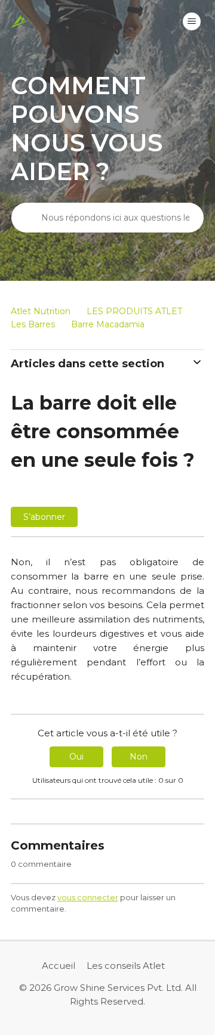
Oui (76, 756)
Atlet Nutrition (40, 311)
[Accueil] (20, 21)
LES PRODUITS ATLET (134, 311)
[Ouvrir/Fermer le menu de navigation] (191, 21)
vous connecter (87, 897)
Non (139, 756)
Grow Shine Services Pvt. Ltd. (118, 987)
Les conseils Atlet (126, 965)
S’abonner (44, 517)
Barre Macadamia (108, 324)
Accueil (58, 965)
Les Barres (33, 324)
